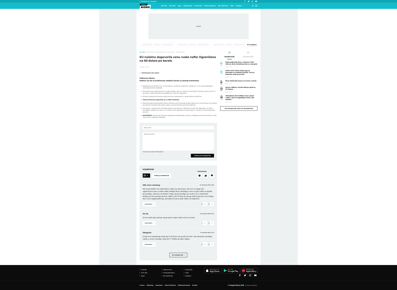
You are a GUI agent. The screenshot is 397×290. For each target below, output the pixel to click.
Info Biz (142, 52)
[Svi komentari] (199, 175)
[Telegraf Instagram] (252, 1)
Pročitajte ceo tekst (149, 73)
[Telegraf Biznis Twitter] (248, 1)
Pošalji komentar (161, 175)
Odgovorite (149, 204)
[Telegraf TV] (256, 1)
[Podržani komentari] (206, 175)
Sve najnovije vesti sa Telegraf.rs (239, 108)
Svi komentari (178, 255)
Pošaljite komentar (202, 155)
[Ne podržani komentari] (212, 175)
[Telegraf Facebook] (245, 1)
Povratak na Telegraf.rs (149, 1)
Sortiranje (202, 171)
